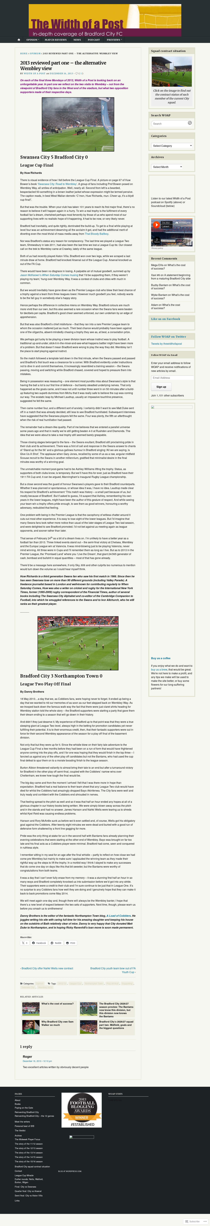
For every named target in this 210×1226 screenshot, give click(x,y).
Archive (18, 1135)
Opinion (31, 39)
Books (18, 1103)
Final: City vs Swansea (25, 1186)
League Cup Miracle (24, 1175)
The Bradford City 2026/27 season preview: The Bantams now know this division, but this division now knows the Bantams (116, 1009)
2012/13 (62, 983)
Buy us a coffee (160, 658)
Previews (113, 39)
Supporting (127, 983)
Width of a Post (35, 73)
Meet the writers (22, 1121)
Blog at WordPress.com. (70, 1171)
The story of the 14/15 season (29, 1157)
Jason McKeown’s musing (49, 275)
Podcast (94, 39)
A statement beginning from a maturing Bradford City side (171, 276)
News (77, 39)
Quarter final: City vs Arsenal (28, 1191)
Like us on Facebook (165, 319)
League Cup (75, 983)
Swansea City (27, 987)
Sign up (161, 387)
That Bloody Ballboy (96, 234)
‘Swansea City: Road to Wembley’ (57, 184)
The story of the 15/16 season (29, 1161)
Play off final (112, 983)
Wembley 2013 (45, 987)
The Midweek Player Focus (27, 1139)
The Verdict (20, 1130)
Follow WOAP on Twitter (168, 336)
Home (23, 53)
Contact (18, 1170)
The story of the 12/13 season (29, 1148)
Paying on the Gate (24, 1107)
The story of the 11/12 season (29, 1143)
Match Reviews (56, 39)
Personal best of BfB (24, 1126)
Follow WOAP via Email (164, 355)
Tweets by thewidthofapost (166, 343)
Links (17, 1200)
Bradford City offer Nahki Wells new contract (47, 968)
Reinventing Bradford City (27, 1112)
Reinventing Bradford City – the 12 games (34, 1115)
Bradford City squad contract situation (32, 1166)
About (17, 1100)
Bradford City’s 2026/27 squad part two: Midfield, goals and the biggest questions (116, 1025)
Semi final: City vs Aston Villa (28, 1195)
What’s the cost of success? (58, 1003)
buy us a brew (159, 669)
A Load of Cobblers (118, 916)
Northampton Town (94, 983)
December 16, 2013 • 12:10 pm (37, 1061)
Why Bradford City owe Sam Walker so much (58, 1023)
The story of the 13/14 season (29, 1152)
